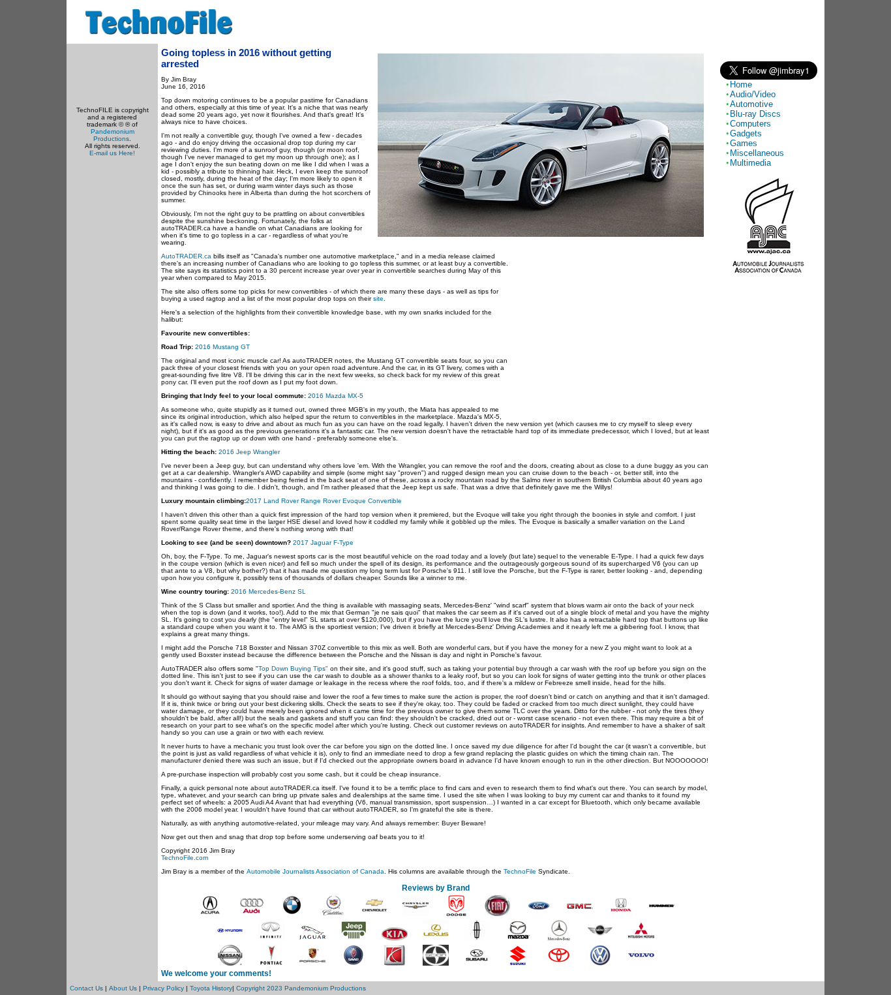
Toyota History (211, 988)
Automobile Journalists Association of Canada (315, 871)
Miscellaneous (757, 153)
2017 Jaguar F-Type (323, 542)
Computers (750, 124)
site (378, 298)
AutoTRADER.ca (186, 256)
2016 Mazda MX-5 (335, 395)
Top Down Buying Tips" (293, 668)
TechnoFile (520, 871)
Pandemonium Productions (112, 135)
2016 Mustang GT (222, 346)
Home (741, 84)
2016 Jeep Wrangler (249, 451)
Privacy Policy (163, 988)
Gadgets (746, 133)
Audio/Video (753, 94)
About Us (123, 988)
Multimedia (750, 163)
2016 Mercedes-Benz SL (268, 591)
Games (743, 143)
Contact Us (86, 988)
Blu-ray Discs (755, 114)
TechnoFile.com (184, 857)
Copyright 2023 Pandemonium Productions (301, 988)
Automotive (751, 104)
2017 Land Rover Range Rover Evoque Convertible (324, 500)
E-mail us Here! (112, 153)
